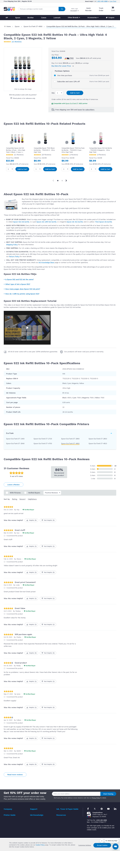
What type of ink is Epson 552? (17, 284)
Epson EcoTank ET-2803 (98, 439)
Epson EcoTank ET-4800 (74, 103)
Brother (31, 17)
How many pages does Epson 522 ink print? (22, 289)
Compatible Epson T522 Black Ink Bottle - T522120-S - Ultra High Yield (44, 150)
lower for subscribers (86, 110)
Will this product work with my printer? (23, 95)
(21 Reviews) (16, 42)
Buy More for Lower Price (61, 66)
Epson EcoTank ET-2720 (43, 439)
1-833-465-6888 (102, 1)
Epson (17, 17)
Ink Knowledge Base (46, 262)
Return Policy (14, 256)
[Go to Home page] (9, 9)
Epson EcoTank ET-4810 (98, 443)
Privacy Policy (96, 798)
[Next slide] (66, 180)
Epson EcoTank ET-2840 (15, 443)
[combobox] (41, 9)
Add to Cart (22, 169)
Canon (43, 17)
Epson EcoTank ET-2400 (15, 439)
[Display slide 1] (58, 180)
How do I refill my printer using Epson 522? (22, 294)
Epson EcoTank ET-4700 (43, 443)
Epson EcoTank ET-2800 (70, 439)
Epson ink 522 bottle (75, 222)
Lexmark (57, 17)
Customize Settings (84, 845)
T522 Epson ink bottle (103, 222)
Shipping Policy (12, 245)
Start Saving (108, 794)
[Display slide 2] (62, 180)
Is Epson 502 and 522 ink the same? (19, 279)
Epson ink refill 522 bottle (46, 222)
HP (7, 17)
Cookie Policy (40, 845)
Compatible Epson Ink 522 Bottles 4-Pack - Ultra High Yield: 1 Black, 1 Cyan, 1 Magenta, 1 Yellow (15, 150)
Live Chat (113, 1)
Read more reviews (15, 775)
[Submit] (62, 9)
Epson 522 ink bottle (21, 222)
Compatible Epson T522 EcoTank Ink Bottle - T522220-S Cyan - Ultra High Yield (73, 150)
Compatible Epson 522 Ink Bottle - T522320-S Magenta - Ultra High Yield (100, 150)
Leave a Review (13, 485)
